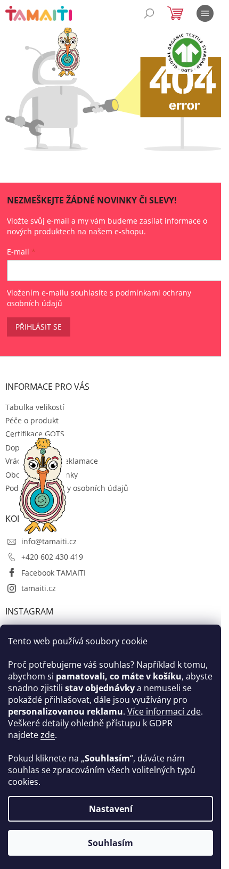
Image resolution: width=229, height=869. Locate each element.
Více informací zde (164, 711)
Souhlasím (110, 843)
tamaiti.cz (38, 588)
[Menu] (205, 13)
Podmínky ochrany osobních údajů (66, 488)
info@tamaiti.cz (49, 541)
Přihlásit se (38, 327)
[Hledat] (149, 13)
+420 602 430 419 (52, 557)
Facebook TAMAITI (53, 573)
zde (47, 735)
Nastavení (111, 809)
